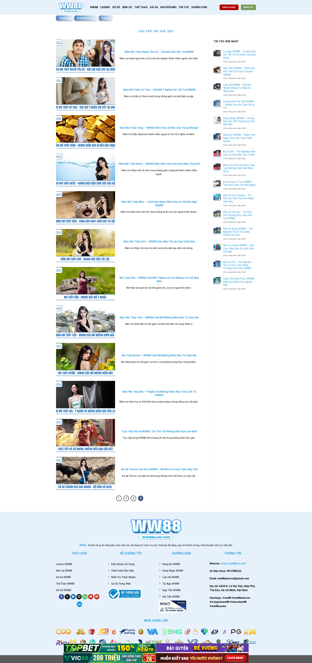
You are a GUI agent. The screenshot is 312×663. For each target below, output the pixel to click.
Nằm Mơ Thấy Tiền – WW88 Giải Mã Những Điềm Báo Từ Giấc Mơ (159, 317)
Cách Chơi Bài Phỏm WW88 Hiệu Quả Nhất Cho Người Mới (238, 281)
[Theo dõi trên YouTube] (96, 597)
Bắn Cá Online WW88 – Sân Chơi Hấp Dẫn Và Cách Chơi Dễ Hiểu (238, 248)
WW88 (94, 7)
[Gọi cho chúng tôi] (85, 597)
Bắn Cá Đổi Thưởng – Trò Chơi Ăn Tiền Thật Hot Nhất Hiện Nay (238, 198)
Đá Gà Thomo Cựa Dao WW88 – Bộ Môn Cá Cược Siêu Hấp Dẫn (159, 469)
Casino (105, 7)
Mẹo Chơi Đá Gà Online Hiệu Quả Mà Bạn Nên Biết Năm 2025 (239, 168)
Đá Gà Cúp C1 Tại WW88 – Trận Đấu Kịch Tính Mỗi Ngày (239, 183)
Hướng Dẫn (199, 7)
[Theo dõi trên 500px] (79, 604)
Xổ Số (116, 7)
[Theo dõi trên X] (67, 597)
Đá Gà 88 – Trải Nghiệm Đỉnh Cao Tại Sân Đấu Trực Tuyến (239, 153)
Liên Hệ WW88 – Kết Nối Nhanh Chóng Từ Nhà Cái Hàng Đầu (237, 88)
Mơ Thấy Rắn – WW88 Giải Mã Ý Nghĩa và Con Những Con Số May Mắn (159, 279)
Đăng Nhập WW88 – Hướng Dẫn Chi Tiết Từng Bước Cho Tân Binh (239, 121)
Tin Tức (184, 7)
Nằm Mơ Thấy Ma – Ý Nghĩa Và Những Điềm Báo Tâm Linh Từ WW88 (159, 393)
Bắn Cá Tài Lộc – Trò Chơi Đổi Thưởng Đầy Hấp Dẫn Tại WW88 (237, 215)
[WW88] (70, 7)
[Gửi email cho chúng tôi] (79, 597)
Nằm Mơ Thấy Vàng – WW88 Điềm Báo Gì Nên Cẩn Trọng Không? (159, 127)
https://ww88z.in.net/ (233, 563)
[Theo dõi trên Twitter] (73, 597)
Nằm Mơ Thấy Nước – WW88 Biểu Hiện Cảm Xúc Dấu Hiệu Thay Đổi (159, 163)
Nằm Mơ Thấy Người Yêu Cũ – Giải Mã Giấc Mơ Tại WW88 (159, 51)
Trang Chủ (64, 18)
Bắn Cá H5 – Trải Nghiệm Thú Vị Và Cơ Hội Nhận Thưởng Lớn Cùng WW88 (237, 265)
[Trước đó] (119, 498)
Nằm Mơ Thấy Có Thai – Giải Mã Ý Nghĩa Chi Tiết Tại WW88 (159, 89)
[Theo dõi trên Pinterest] (90, 597)
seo (170, 31)
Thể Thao (141, 7)
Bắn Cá (127, 7)
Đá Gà (154, 7)
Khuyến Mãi (168, 7)
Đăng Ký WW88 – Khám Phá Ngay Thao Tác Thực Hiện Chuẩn (239, 138)
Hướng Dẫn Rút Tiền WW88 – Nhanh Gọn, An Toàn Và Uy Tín (239, 104)
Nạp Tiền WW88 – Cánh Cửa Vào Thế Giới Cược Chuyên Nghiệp (239, 71)
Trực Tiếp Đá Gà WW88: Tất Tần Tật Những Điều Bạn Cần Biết (159, 431)
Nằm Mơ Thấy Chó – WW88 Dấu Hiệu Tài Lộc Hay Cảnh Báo (159, 241)
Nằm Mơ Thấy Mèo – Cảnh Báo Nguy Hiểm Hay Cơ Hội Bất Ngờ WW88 (159, 203)
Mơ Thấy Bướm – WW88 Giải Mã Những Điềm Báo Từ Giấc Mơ (159, 355)
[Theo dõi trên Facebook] (61, 597)
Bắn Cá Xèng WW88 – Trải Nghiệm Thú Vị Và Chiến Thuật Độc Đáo (238, 231)
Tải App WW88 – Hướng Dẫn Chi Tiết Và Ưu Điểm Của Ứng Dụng (239, 54)
